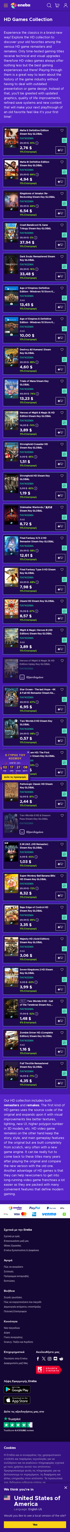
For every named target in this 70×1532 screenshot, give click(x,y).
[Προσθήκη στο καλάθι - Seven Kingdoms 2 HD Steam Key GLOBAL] (60, 989)
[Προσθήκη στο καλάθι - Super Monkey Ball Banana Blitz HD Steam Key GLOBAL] (60, 895)
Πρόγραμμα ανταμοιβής (16, 1276)
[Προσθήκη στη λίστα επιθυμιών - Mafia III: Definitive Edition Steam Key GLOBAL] (62, 163)
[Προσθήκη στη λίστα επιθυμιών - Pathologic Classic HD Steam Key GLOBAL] (62, 785)
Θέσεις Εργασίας (12, 1245)
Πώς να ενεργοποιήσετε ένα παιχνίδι (22, 1302)
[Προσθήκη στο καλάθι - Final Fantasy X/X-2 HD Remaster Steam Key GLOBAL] (60, 557)
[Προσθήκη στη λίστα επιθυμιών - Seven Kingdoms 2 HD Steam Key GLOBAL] (62, 970)
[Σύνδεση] (65, 5)
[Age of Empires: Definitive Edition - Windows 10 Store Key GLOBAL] (35, 298)
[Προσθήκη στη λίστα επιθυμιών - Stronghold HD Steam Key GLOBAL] (62, 476)
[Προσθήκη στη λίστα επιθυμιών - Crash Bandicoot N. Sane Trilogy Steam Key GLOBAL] (62, 226)
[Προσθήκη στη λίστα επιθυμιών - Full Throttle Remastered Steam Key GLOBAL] (62, 1064)
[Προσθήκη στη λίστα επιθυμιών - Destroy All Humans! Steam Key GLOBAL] (62, 350)
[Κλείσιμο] (65, 1487)
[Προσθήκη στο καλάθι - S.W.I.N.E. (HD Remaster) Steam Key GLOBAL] (60, 864)
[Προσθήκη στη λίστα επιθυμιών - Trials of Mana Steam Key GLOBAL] (62, 382)
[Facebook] (38, 1358)
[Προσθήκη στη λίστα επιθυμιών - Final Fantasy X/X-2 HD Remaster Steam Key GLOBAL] (62, 539)
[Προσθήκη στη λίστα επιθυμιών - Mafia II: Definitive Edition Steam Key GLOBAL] (62, 131)
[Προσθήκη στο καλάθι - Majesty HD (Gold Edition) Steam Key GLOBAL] (60, 957)
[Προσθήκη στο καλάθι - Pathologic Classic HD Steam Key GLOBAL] (60, 803)
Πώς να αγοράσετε (13, 1267)
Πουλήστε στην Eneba (15, 1358)
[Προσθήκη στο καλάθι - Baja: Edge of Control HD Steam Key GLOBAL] (60, 927)
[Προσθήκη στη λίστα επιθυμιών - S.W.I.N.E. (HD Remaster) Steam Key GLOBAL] (62, 845)
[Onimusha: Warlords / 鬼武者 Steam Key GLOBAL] (35, 517)
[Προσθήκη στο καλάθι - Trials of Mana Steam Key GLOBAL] (60, 401)
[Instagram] (50, 1358)
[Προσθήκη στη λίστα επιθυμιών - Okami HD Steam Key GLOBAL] (62, 602)
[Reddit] (61, 1358)
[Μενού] (5, 5)
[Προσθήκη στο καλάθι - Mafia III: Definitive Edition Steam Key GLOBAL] (60, 181)
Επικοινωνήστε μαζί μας (16, 1241)
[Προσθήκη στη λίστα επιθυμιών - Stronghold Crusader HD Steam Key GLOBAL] (62, 445)
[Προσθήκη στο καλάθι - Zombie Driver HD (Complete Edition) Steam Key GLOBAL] (60, 1051)
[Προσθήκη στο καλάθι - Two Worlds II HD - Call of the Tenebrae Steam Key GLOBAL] (60, 1021)
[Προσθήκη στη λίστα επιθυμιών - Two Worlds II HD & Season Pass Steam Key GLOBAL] (62, 816)
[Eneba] (20, 5)
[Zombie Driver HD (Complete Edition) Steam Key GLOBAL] (35, 1043)
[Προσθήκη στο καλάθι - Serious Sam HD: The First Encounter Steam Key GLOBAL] (60, 772)
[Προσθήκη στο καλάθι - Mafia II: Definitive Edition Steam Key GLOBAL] (60, 150)
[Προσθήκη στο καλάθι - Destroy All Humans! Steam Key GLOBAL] (60, 369)
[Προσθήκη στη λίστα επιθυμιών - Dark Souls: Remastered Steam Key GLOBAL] (62, 257)
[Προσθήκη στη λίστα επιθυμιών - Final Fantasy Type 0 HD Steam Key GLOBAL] (62, 570)
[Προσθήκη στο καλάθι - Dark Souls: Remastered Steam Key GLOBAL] (60, 276)
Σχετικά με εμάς (12, 1236)
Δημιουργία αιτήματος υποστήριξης (22, 1307)
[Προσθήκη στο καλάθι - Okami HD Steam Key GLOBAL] (60, 618)
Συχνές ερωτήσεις (13, 1297)
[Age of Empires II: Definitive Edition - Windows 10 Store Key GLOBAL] (35, 329)
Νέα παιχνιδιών (12, 1328)
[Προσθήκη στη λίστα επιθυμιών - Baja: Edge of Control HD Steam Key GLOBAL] (62, 908)
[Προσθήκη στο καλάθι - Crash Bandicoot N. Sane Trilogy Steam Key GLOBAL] (60, 244)
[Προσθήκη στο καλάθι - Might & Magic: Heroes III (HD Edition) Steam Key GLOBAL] (60, 649)
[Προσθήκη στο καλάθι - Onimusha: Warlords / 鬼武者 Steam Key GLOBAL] (60, 526)
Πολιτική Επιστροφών (15, 1311)
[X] (44, 1358)
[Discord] (55, 1358)
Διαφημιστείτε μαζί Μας (16, 1363)
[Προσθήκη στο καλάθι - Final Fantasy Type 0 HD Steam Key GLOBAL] (60, 589)
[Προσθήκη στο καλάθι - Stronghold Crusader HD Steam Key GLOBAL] (60, 464)
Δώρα (7, 1332)
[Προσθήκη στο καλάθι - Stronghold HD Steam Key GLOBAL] (60, 495)
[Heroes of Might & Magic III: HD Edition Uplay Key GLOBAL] (35, 670)
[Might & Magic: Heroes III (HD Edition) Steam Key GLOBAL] (35, 640)
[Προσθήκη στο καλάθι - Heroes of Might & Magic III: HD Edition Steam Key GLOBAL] (60, 432)
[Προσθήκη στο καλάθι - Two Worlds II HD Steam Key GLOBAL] (60, 740)
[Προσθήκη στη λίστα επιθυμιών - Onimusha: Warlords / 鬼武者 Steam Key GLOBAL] (62, 508)
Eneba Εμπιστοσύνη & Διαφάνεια (21, 1250)
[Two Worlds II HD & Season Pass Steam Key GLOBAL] (35, 825)
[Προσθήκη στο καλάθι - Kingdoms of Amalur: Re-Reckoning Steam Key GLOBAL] (60, 213)
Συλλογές (9, 1271)
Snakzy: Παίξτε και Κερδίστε (18, 1342)
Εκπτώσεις (9, 1281)
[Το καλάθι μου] (57, 5)
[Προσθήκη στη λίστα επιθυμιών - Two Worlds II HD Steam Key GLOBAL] (62, 722)
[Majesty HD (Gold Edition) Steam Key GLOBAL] (35, 949)
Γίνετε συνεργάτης (13, 1337)
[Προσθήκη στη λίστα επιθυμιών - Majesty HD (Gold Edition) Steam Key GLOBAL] (62, 940)
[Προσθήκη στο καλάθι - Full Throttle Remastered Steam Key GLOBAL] (60, 1083)
